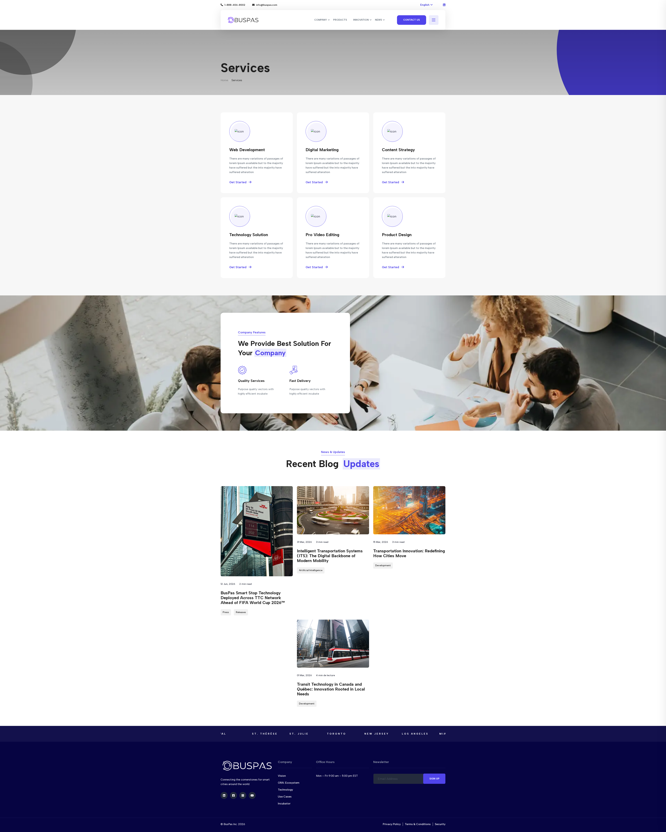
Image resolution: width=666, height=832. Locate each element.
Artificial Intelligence (310, 570)
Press (226, 612)
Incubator (284, 803)
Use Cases (285, 796)
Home (224, 80)
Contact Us (411, 19)
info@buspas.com (266, 4)
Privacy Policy (392, 824)
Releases (241, 612)
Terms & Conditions (418, 824)
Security (440, 824)
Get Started (238, 182)
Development (383, 565)
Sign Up (434, 778)
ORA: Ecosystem (288, 782)
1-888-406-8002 (234, 4)
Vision (282, 775)
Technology (285, 789)
